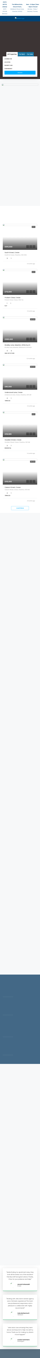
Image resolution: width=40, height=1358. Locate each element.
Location (7, 62)
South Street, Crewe (12, 252)
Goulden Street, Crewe (13, 440)
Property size (8, 65)
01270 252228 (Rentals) (4, 11)
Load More (20, 508)
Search (20, 73)
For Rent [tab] (22, 54)
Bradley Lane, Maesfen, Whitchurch (17, 345)
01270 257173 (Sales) (5, 4)
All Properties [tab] (12, 54)
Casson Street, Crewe (13, 487)
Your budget (8, 68)
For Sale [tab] (30, 54)
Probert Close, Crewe (12, 298)
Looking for (8, 59)
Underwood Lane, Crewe (13, 392)
